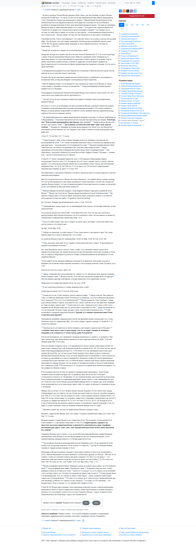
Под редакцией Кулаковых (131, 41)
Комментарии (100, 3)
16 (50, 126)
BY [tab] (127, 25)
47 (72, 470)
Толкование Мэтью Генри (131, 89)
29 (42, 273)
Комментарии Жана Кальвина (132, 96)
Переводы (66, 3)
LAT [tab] (122, 29)
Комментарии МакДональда (132, 91)
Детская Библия (49, 532)
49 (65, 477)
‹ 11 (45, 10)
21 (105, 149)
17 (42, 139)
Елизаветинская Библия (130, 71)
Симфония (82, 3)
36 (67, 304)
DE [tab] (143, 25)
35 (80, 299)
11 (42, 99)
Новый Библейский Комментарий (134, 116)
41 (42, 409)
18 (60, 142)
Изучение (111, 3)
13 (54, 119)
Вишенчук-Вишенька (129, 66)
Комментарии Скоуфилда (130, 103)
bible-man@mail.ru (139, 541)
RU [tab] (122, 25)
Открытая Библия (127, 44)
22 (42, 190)
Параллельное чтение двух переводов (96, 535)
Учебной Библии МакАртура (131, 86)
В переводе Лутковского (130, 61)
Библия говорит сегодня (130, 101)
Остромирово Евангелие (130, 68)
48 (99, 473)
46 (85, 468)
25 (42, 206)
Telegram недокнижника (91, 528)
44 (42, 465)
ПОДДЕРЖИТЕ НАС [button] (137, 16)
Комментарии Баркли (129, 106)
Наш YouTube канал (128, 528)
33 (42, 295)
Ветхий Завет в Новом (129, 123)
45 (46, 468)
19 (88, 144)
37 (96, 307)
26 (42, 221)
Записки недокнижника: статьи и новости (59, 535)
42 (42, 442)
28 (42, 242)
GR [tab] (148, 25)
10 (81, 86)
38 (104, 309)
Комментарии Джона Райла (131, 108)
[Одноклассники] (124, 11)
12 (42, 117)
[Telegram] (135, 11)
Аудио (73, 3)
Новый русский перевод (130, 36)
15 (63, 124)
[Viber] (131, 11)
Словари (90, 3)
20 (101, 147)
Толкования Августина (129, 98)
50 (84, 480)
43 (89, 445)
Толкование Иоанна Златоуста (132, 111)
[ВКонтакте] (120, 11)
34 (89, 295)
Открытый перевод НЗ (129, 56)
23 (48, 192)
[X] (127, 11)
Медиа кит (47, 528)
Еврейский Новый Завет (130, 58)
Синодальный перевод (129, 34)
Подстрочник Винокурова (130, 76)
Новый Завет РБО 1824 (130, 63)
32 (42, 286)
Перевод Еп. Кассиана (129, 51)
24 (109, 192)
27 (42, 232)
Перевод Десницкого (129, 39)
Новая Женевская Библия (130, 84)
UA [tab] (132, 25)
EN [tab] (137, 25)
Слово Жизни (126, 53)
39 (42, 327)
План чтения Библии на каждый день (135, 532)
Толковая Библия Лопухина (131, 94)
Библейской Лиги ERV (129, 46)
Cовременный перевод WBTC (132, 49)
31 (114, 276)
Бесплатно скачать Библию (131, 535)
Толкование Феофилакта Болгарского (135, 113)
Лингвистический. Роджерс (131, 118)
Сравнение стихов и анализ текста (95, 532)
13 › (77, 10)
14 (92, 121)
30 (59, 276)
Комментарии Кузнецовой (131, 125)
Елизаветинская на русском (131, 73)
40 (111, 327)
